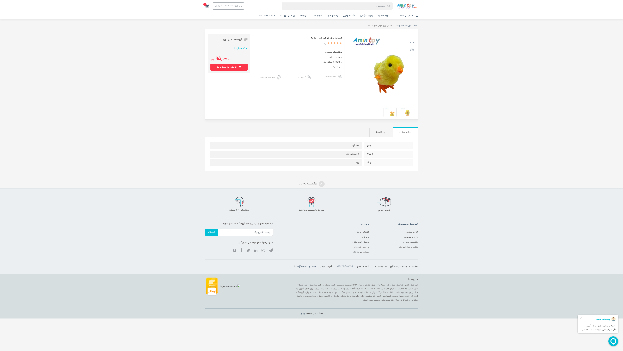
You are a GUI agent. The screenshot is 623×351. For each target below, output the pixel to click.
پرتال (302, 313)
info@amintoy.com (305, 266)
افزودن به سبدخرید (227, 67)
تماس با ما (305, 15)
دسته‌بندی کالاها (407, 15)
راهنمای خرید (332, 15)
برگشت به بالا (308, 183)
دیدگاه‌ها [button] (381, 133)
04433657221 (345, 266)
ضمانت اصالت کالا (267, 15)
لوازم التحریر (383, 15)
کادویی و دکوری (410, 242)
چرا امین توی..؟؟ (287, 15)
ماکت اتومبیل (349, 15)
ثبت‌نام (211, 232)
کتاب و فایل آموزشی (408, 247)
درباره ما (318, 15)
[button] (209, 6)
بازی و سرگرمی (366, 15)
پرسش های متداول (360, 242)
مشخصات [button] (405, 133)
